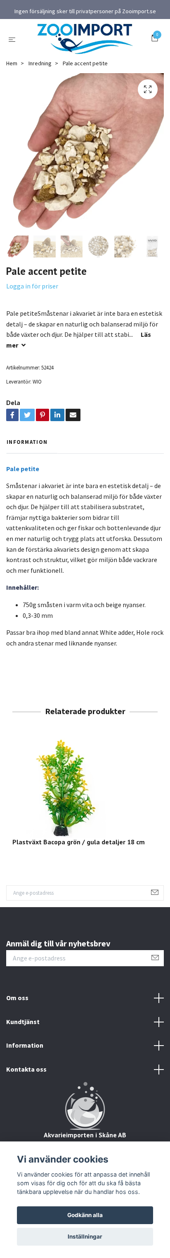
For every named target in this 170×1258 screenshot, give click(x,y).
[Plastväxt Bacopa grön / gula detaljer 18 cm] (85, 786)
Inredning (40, 63)
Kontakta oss (26, 1069)
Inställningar (85, 1236)
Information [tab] (27, 441)
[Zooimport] (85, 38)
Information (24, 1045)
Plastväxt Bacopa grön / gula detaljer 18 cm (78, 842)
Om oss (17, 998)
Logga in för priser (32, 286)
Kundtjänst (23, 1021)
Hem (11, 63)
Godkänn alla (85, 1215)
